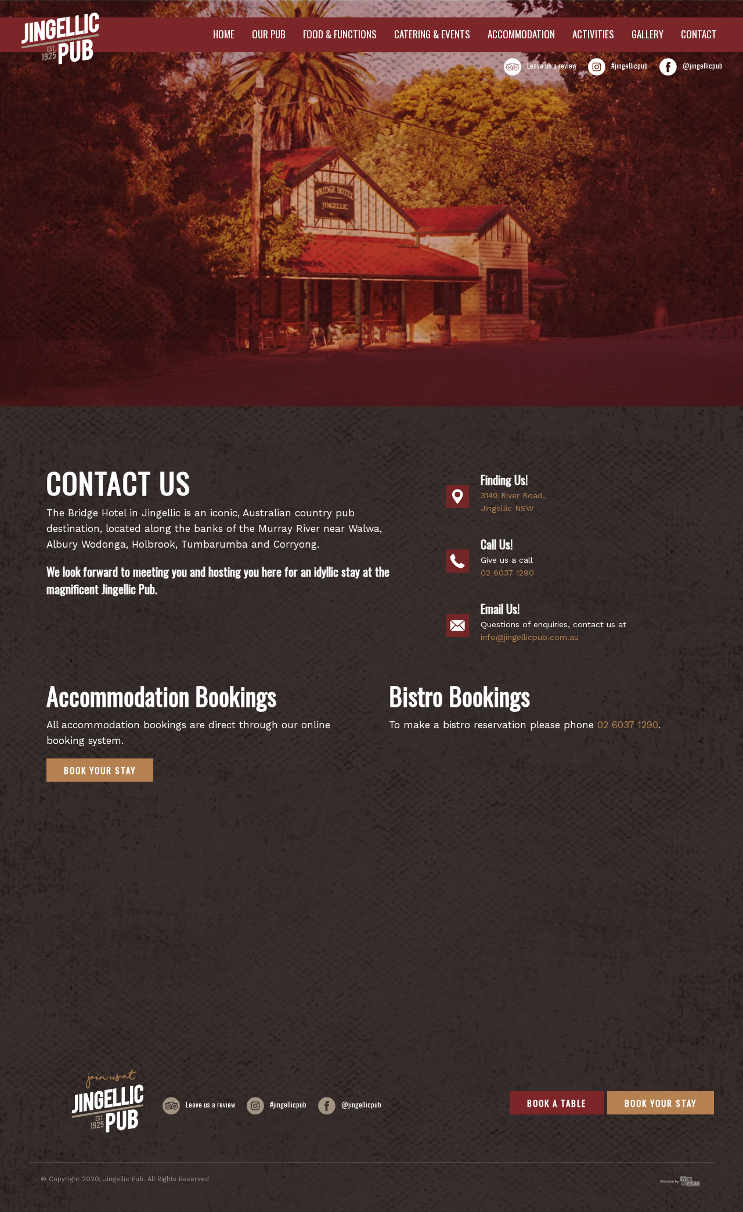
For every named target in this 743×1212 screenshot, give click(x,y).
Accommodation (521, 34)
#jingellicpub (629, 65)
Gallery (647, 34)
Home (224, 34)
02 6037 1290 (507, 572)
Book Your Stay (100, 770)
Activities (593, 34)
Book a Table (556, 1102)
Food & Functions (340, 34)
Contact (699, 34)
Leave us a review (551, 65)
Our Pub (269, 34)
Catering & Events (432, 34)
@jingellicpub (703, 65)
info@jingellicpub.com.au (530, 637)
